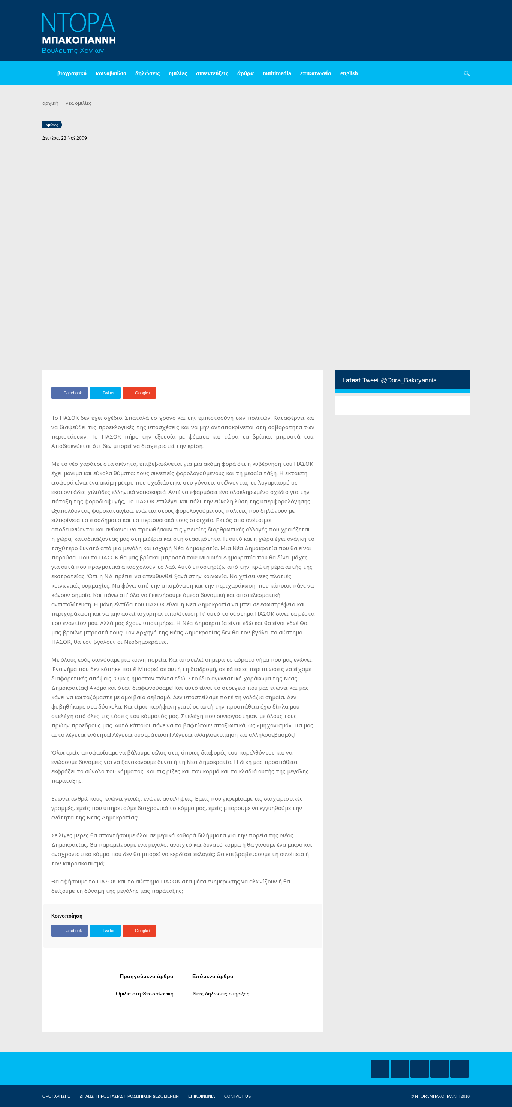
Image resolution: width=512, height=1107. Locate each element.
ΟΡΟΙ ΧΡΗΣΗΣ (56, 1096)
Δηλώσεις (147, 73)
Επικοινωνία (315, 73)
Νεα (70, 103)
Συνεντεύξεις (212, 73)
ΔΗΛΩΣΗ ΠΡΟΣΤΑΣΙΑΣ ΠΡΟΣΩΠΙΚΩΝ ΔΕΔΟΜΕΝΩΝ (129, 1096)
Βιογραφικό (72, 73)
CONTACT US (237, 1096)
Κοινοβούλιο (111, 73)
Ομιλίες (178, 73)
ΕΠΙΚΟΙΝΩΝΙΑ (201, 1096)
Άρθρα (245, 73)
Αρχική (50, 103)
